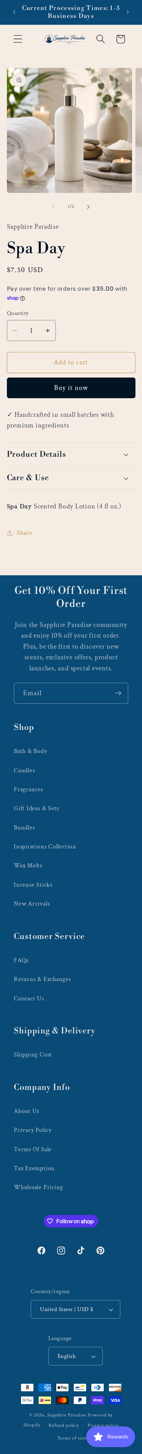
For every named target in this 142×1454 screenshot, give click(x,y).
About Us (26, 1111)
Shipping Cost (33, 1055)
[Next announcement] (127, 12)
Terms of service (75, 1438)
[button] (18, 39)
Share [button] (24, 533)
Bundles (24, 828)
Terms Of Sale (33, 1149)
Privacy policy (103, 1425)
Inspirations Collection (45, 846)
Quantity (18, 313)
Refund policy (64, 1425)
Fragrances (28, 789)
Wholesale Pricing (38, 1187)
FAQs (21, 960)
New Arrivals (32, 904)
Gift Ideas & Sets (36, 808)
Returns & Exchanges (42, 979)
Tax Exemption (34, 1168)
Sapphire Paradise (66, 1415)
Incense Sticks (33, 885)
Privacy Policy (33, 1130)
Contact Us (29, 998)
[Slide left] (53, 207)
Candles (24, 770)
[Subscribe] (118, 693)
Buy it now (71, 387)
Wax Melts (28, 865)
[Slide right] (88, 207)
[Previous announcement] (14, 12)
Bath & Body (30, 751)
